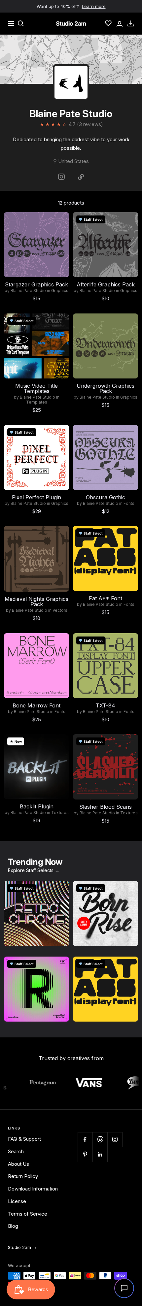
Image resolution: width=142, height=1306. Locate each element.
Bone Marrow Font (36, 705)
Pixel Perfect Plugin (36, 497)
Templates (36, 402)
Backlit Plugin (36, 806)
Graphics (59, 291)
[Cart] (130, 23)
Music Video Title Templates (36, 388)
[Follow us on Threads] (99, 1139)
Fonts (129, 504)
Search (16, 1151)
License (17, 1201)
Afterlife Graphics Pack (106, 284)
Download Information (33, 1189)
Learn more (94, 6)
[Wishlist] (108, 23)
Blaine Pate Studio (28, 291)
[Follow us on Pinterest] (85, 1154)
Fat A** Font (105, 598)
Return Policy (23, 1176)
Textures (60, 813)
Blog (13, 1226)
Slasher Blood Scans (105, 806)
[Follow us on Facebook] (85, 1139)
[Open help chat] (124, 1288)
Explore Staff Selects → (33, 870)
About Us (18, 1164)
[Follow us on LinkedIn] (99, 1154)
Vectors (60, 610)
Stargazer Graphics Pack (36, 284)
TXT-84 (105, 705)
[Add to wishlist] (60, 221)
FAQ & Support (24, 1139)
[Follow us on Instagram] (114, 1139)
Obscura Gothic (105, 497)
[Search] (21, 23)
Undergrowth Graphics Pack (105, 388)
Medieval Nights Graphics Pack (36, 601)
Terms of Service (27, 1214)
